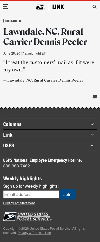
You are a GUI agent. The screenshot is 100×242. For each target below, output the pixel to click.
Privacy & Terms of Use (34, 232)
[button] (92, 6)
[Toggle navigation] (5, 6)
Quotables (13, 21)
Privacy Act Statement (19, 203)
